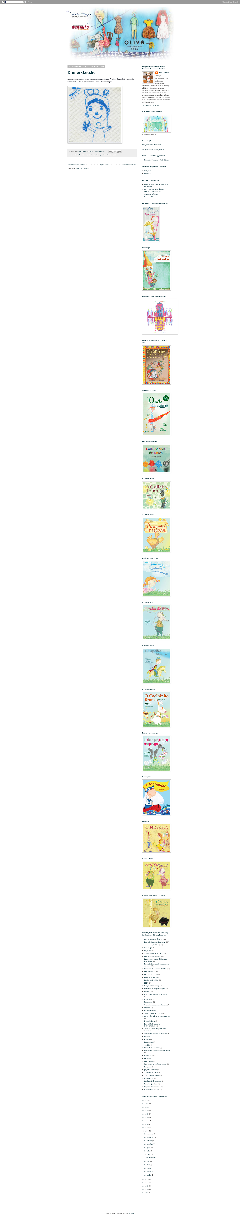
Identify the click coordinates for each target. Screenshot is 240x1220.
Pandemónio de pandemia (152, 1081)
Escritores (147, 999)
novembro (150, 1137)
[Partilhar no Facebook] (117, 151)
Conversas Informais (151, 194)
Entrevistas (148, 1058)
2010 (146, 1189)
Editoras (147, 1036)
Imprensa (147, 1007)
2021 (146, 1107)
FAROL (147, 991)
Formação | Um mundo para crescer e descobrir (156, 965)
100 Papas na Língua (151, 1072)
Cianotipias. (148, 1055)
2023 (146, 1100)
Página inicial (104, 164)
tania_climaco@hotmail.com (151, 144)
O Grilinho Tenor (150, 1010)
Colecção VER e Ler (151, 977)
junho (149, 1154)
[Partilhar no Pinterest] (120, 151)
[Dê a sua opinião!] (112, 151)
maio (148, 1161)
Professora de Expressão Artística (155, 969)
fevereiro (150, 1171)
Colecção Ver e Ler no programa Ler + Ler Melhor (157, 185)
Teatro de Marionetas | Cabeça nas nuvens (155, 1029)
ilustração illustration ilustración (106, 155)
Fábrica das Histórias (151, 980)
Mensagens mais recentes (76, 164)
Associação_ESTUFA (151, 945)
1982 (146, 1193)
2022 (146, 1104)
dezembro (150, 1134)
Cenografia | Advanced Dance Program (157, 1016)
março (149, 1168)
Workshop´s (148, 948)
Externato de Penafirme (152, 1048)
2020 (146, 1110)
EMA (76, 155)
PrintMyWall (148, 1061)
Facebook (147, 173)
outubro (149, 1140)
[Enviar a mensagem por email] (109, 151)
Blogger (131, 1213)
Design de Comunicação (152, 986)
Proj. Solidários (149, 971)
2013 (146, 1179)
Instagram (147, 171)
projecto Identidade (150, 1069)
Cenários (147, 1045)
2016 (146, 1124)
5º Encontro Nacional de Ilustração (155, 1033)
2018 (146, 1117)
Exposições (148, 950)
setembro (150, 1144)
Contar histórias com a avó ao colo (155, 1005)
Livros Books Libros (151, 974)
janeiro (149, 1175)
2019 (146, 1114)
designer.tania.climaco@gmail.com (153, 149)
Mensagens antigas (129, 164)
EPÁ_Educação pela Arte (152, 956)
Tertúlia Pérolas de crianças (153, 1013)
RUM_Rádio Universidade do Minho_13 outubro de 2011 (154, 190)
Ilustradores (148, 1002)
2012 (146, 1182)
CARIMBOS (148, 1078)
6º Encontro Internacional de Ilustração (157, 1050)
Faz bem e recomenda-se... (87, 155)
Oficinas (147, 1039)
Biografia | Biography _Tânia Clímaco (156, 160)
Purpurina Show (149, 197)
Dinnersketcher (82, 73)
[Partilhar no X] (115, 151)
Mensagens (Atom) (82, 168)
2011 (146, 1186)
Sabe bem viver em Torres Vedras (155, 1064)
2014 (146, 1131)
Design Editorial (149, 1021)
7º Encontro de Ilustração (152, 1075)
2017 (146, 1121)
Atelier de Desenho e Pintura (153, 953)
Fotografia (147, 1067)
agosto (149, 1147)
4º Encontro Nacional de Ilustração (155, 994)
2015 (146, 1127)
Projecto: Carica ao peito (152, 1087)
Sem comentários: (100, 151)
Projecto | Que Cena (150, 1084)
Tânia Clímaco (163, 72)
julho (148, 1151)
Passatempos (148, 1042)
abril (148, 1165)
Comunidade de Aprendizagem (154, 988)
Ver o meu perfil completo (150, 105)
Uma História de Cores (151, 1089)
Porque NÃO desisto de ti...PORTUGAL (152, 1025)
